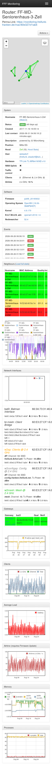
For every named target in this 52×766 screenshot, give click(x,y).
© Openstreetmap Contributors (38, 103)
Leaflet (23, 103)
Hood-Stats (33, 149)
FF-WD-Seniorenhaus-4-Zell (12, 303)
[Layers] (45, 42)
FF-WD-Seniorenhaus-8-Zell (12, 276)
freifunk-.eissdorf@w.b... (31, 156)
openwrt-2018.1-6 (32, 214)
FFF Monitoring (11, 3)
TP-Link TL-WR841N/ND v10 (32, 161)
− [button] (6, 46)
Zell (21, 149)
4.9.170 (27, 210)
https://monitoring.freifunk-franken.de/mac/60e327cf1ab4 (24, 23)
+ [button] (6, 41)
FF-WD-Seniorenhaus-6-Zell (12, 285)
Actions (43, 32)
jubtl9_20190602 (32, 198)
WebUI (23, 119)
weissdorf (23, 153)
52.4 (26, 219)
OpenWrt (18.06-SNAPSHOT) (32, 204)
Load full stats (22, 263)
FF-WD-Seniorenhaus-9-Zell (12, 294)
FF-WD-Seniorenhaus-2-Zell (12, 312)
